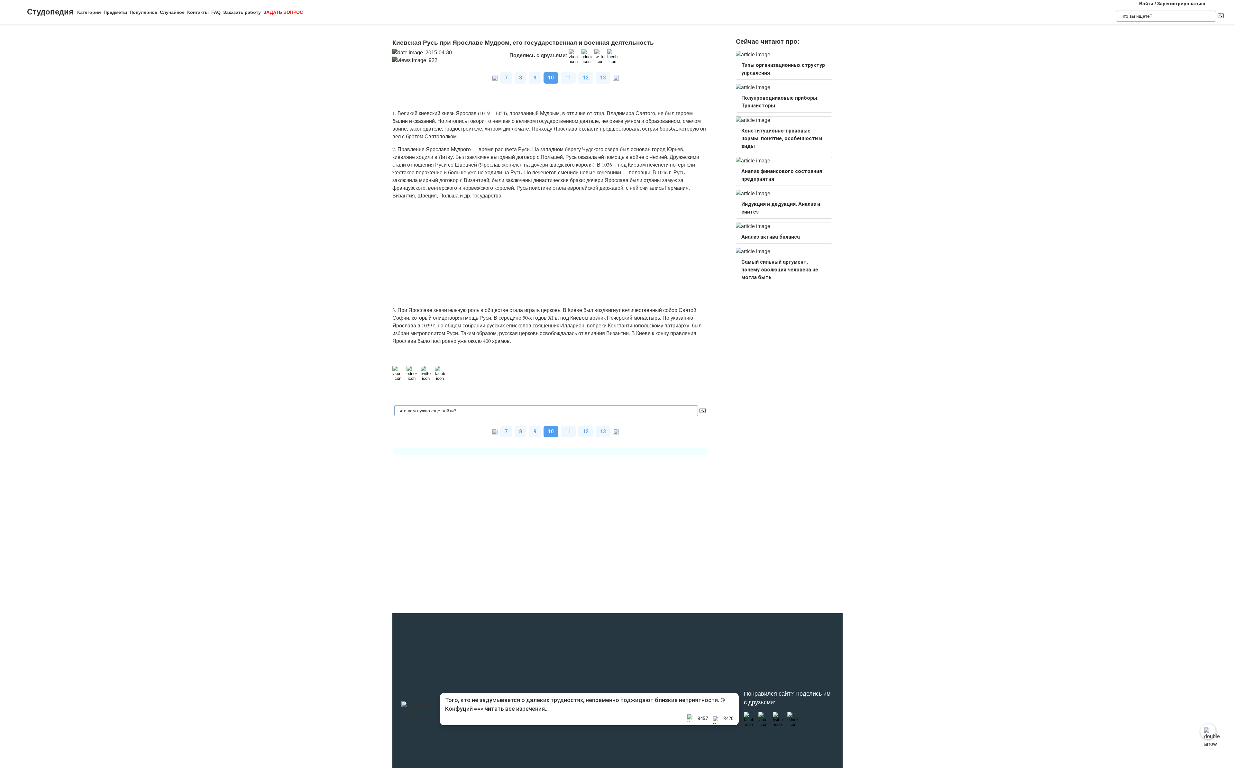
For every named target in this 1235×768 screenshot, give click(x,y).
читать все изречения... (517, 708)
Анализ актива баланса (770, 237)
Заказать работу (242, 12)
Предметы (115, 12)
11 (568, 78)
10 (551, 78)
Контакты (198, 12)
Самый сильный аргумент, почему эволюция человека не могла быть (779, 269)
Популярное (143, 12)
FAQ (216, 12)
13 (603, 78)
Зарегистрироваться (1181, 3)
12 (586, 78)
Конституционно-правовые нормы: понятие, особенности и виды (781, 138)
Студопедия (50, 11)
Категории (89, 12)
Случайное (172, 12)
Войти (1146, 3)
